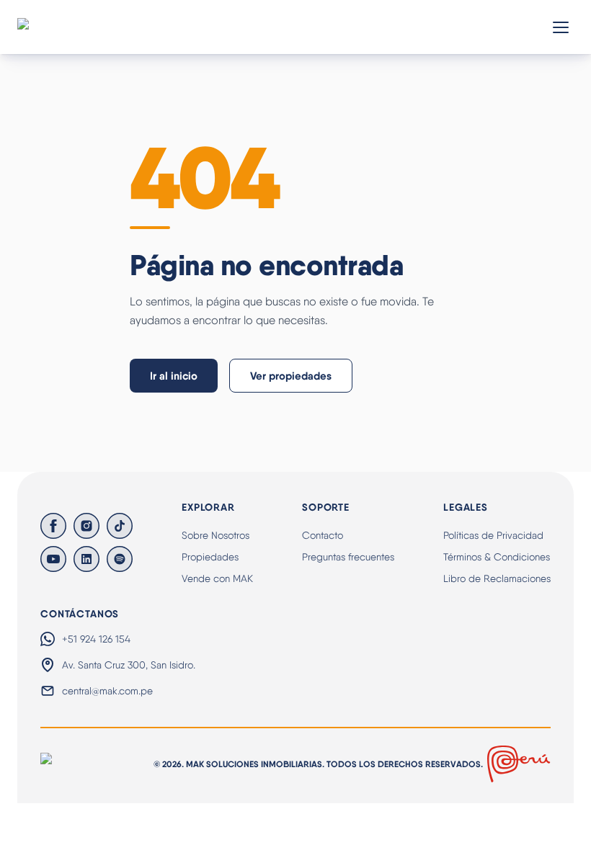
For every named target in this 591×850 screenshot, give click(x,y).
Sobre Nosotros (215, 535)
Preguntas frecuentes (348, 557)
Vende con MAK (217, 578)
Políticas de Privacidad (493, 535)
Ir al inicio (173, 375)
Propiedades (210, 557)
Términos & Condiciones (496, 557)
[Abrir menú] (561, 27)
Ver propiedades (291, 375)
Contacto (322, 535)
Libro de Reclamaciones (497, 578)
